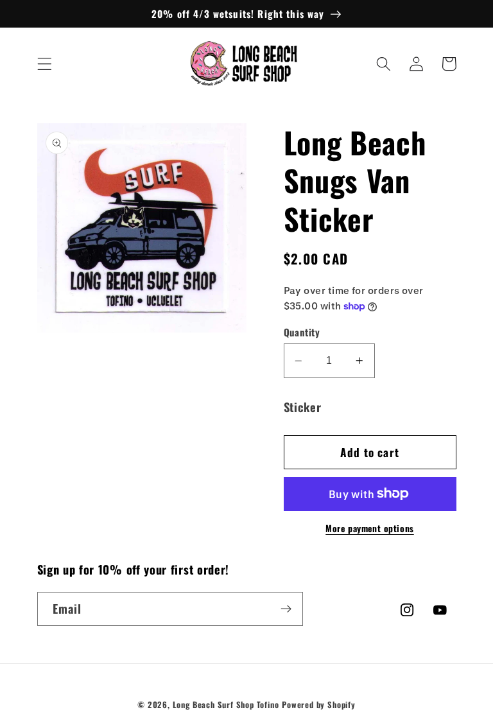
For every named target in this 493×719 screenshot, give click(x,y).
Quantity (302, 332)
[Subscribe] (286, 609)
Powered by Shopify (319, 704)
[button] (44, 64)
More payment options (369, 529)
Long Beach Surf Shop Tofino (226, 704)
